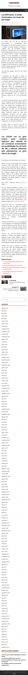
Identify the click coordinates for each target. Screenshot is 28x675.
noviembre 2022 (6, 409)
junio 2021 (4, 453)
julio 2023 (4, 398)
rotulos (8, 276)
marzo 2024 (5, 378)
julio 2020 (4, 481)
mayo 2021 (4, 455)
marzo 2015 (5, 639)
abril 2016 (4, 605)
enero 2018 (4, 551)
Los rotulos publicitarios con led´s (12, 265)
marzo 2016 (5, 608)
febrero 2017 (5, 580)
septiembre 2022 (6, 414)
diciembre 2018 (5, 523)
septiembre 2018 (6, 530)
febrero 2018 (5, 549)
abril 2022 (4, 427)
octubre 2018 (5, 528)
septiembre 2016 (6, 593)
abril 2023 (4, 406)
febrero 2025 (5, 352)
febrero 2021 (5, 463)
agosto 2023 (5, 396)
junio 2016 (4, 600)
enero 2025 (4, 354)
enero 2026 (4, 326)
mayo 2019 (4, 510)
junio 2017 (4, 569)
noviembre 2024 (6, 360)
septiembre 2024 (6, 365)
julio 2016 (4, 598)
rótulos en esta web (18, 201)
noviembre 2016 (6, 587)
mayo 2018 (4, 541)
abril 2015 (4, 637)
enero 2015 (4, 644)
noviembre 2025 (6, 331)
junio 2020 (4, 484)
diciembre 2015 (5, 616)
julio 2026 (4, 310)
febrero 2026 (5, 323)
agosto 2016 (5, 595)
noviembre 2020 (6, 471)
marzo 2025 (5, 349)
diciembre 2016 (5, 585)
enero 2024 (4, 383)
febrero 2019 (5, 518)
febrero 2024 (5, 380)
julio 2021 (4, 450)
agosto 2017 (5, 564)
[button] (26, 10)
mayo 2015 (4, 634)
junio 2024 (4, 370)
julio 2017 (4, 567)
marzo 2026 (5, 321)
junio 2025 (4, 342)
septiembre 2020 (6, 476)
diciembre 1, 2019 (7, 22)
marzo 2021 (5, 461)
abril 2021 (4, 458)
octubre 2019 (5, 497)
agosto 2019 (5, 502)
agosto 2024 (5, 367)
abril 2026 (4, 318)
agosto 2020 (5, 479)
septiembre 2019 (6, 499)
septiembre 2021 (6, 445)
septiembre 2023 (6, 393)
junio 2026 (4, 313)
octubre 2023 (5, 391)
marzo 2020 (5, 486)
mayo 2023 (4, 404)
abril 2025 (4, 347)
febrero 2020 (5, 489)
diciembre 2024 (5, 357)
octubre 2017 (5, 559)
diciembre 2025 (5, 329)
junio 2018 (4, 538)
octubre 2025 (5, 334)
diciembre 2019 (5, 492)
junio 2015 (4, 631)
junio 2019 (4, 507)
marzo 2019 (5, 515)
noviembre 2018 (6, 525)
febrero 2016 (5, 611)
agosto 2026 (5, 308)
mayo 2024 (4, 373)
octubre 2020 (5, 473)
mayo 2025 (4, 344)
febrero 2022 (5, 432)
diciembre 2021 (5, 437)
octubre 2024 (5, 362)
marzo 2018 (5, 546)
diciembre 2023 (5, 386)
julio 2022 (4, 419)
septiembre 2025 (6, 336)
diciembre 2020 (5, 468)
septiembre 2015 (6, 624)
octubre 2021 (5, 442)
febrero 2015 (5, 642)
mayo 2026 (4, 316)
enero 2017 (4, 582)
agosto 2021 (5, 448)
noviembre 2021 (6, 440)
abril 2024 (4, 375)
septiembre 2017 (6, 562)
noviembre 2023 (6, 388)
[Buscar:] (14, 299)
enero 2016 (4, 613)
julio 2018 (4, 536)
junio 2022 (4, 422)
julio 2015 (4, 629)
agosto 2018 (5, 533)
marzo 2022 (5, 430)
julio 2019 (4, 505)
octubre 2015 (5, 621)
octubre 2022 (5, 411)
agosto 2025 (5, 339)
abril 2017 (4, 574)
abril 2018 (4, 543)
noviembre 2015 (6, 618)
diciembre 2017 (5, 554)
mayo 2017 (4, 572)
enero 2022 (4, 435)
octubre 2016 (5, 590)
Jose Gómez (16, 22)
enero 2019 (4, 520)
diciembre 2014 (5, 647)
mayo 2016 (4, 603)
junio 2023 (4, 401)
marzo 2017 (5, 577)
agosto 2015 (5, 626)
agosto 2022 (5, 417)
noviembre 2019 (6, 494)
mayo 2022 (4, 424)
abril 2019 (4, 512)
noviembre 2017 (6, 556)
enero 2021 (4, 466)
